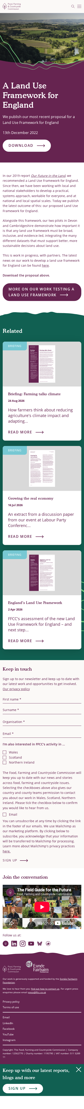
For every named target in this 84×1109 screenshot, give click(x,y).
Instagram (9, 1040)
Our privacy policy (16, 689)
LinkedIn (8, 1023)
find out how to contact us (45, 988)
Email (6, 1017)
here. (7, 851)
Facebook (9, 1029)
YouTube (8, 1034)
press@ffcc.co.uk (37, 992)
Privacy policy (11, 1002)
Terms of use (11, 1007)
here (45, 265)
